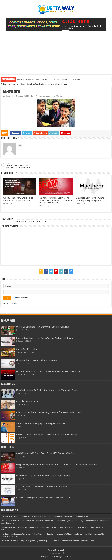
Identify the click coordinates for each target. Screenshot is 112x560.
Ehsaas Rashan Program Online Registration (37, 360)
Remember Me (22, 298)
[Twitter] (51, 271)
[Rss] (41, 271)
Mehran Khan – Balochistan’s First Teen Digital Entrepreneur (32, 84)
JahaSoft (61, 550)
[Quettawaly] (56, 9)
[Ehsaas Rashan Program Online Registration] (8, 363)
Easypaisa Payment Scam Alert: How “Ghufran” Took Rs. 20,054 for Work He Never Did (49, 79)
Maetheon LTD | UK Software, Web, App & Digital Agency (90, 199)
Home (4, 84)
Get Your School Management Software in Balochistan (41, 486)
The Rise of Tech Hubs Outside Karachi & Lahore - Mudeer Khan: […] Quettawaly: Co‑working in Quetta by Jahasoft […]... (48, 516)
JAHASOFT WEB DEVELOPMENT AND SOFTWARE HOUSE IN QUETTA (48, 371)
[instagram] (71, 271)
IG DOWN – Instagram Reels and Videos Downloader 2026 (43, 498)
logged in (28, 221)
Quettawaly (10, 96)
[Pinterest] (56, 271)
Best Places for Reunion (27, 401)
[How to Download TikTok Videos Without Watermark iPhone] (8, 341)
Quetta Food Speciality (26, 349)
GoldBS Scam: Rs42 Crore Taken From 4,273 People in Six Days (18, 199)
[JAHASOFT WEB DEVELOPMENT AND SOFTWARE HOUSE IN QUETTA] (8, 374)
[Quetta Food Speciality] (8, 352)
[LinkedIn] (61, 271)
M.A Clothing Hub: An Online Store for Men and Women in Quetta (47, 390)
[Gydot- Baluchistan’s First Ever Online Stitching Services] (8, 330)
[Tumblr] (66, 271)
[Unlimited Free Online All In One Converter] (56, 24)
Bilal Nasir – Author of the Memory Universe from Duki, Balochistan (48, 412)
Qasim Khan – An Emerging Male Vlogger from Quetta (41, 423)
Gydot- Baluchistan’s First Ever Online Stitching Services (42, 327)
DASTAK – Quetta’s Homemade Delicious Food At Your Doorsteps (46, 434)
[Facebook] (46, 271)
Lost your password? (11, 303)
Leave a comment (45, 96)
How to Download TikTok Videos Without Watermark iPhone (44, 338)
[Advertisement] (56, 51)
